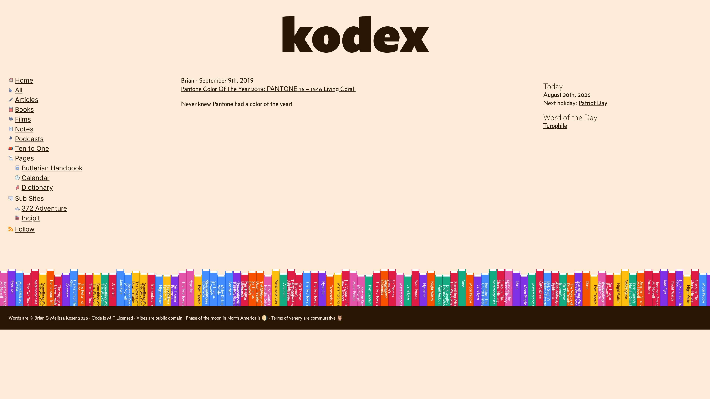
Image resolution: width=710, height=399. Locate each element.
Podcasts (29, 139)
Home (24, 80)
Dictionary (37, 187)
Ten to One (32, 148)
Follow (25, 229)
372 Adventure (44, 208)
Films (23, 119)
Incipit (31, 218)
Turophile (555, 125)
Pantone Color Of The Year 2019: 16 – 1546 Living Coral (267, 89)
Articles (26, 100)
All (18, 90)
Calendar (36, 178)
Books (24, 109)
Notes (24, 129)
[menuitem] (83, 81)
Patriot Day (593, 103)
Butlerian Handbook (52, 168)
